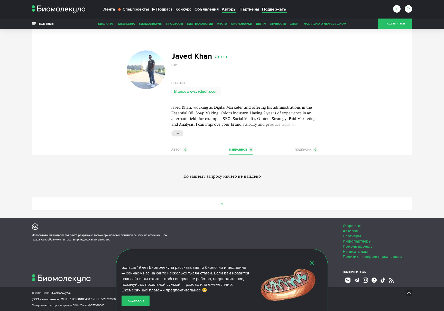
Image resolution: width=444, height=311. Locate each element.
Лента (109, 9)
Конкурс (183, 9)
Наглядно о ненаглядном (325, 23)
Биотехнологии (200, 23)
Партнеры (249, 9)
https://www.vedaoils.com (196, 91)
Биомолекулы (150, 23)
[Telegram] (356, 280)
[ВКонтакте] (347, 280)
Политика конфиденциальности (372, 256)
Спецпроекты (136, 9)
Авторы (229, 9)
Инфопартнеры (357, 241)
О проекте (352, 225)
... (177, 132)
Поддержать (135, 300)
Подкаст (162, 9)
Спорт (295, 23)
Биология (106, 23)
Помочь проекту (358, 246)
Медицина (126, 23)
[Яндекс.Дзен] (374, 280)
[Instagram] (365, 280)
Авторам (350, 231)
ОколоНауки (241, 23)
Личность (278, 23)
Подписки (305, 149)
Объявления (207, 9)
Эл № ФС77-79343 (92, 305)
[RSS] (391, 280)
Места (222, 23)
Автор (178, 149)
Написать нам (355, 251)
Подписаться (395, 23)
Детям (261, 23)
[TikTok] (382, 280)
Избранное (240, 149)
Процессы (174, 23)
